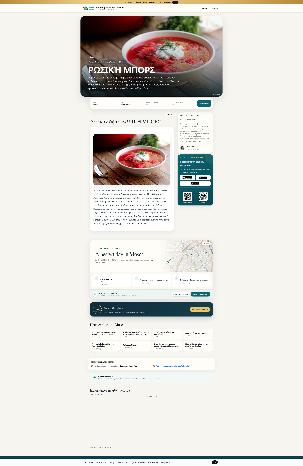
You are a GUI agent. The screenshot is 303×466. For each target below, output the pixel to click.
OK (215, 462)
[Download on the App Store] (187, 177)
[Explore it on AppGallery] (195, 183)
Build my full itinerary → (200, 294)
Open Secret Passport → (200, 309)
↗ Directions (204, 103)
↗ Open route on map (180, 294)
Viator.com (106, 447)
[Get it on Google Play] (203, 177)
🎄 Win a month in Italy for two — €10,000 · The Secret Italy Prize (151, 2)
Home (204, 8)
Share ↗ (169, 114)
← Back (91, 57)
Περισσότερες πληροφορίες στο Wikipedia (172, 366)
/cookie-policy (163, 462)
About (215, 8)
